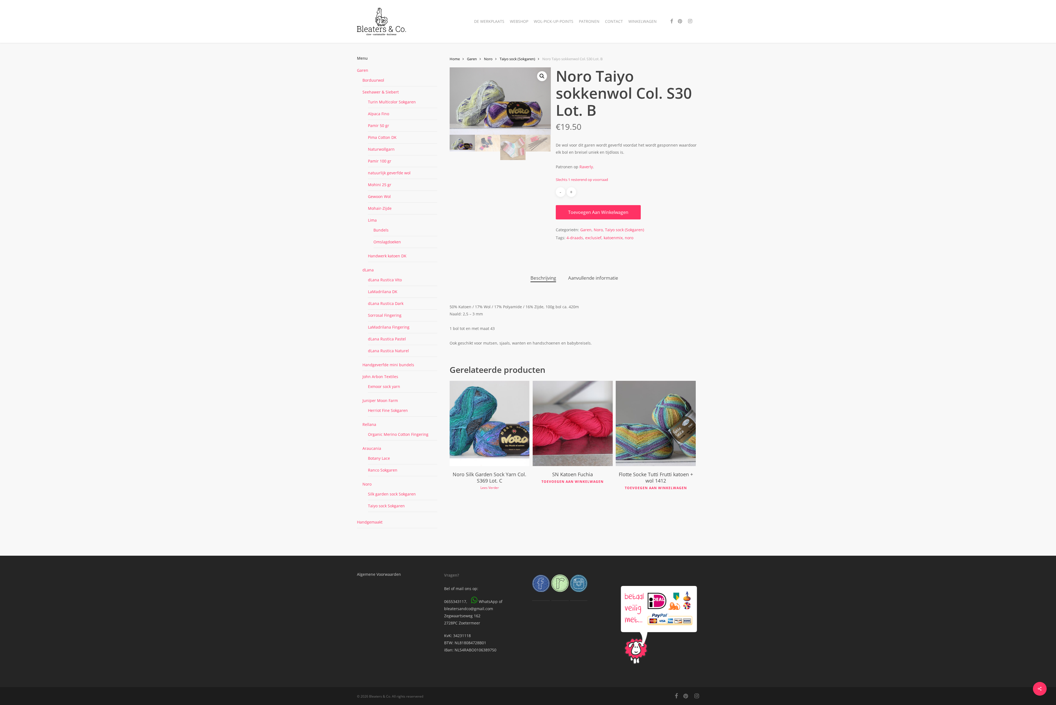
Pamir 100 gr (379, 161)
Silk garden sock (392, 494)
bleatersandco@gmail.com (468, 608)
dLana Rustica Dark (385, 303)
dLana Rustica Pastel (387, 339)
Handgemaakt (370, 522)
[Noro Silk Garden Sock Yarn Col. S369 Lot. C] (489, 423)
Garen (362, 70)
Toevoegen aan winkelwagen (598, 212)
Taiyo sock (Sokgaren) (517, 58)
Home (455, 58)
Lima (372, 220)
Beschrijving (543, 278)
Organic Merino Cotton (398, 434)
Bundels (381, 230)
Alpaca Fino (378, 113)
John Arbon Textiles (380, 376)
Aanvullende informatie (593, 278)
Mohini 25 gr (379, 184)
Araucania (371, 448)
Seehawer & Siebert (380, 92)
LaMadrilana (388, 327)
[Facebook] (541, 594)
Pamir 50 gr (378, 125)
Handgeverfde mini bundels (388, 364)
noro (629, 237)
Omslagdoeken (387, 241)
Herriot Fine (388, 410)
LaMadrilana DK (382, 291)
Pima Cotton (382, 137)
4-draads (574, 237)
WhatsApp (488, 601)
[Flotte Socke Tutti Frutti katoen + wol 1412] (655, 423)
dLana (368, 269)
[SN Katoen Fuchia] (572, 423)
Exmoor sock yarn (384, 386)
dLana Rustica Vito (385, 279)
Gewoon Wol (379, 196)
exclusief (593, 237)
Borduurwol (373, 80)
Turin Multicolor (392, 101)
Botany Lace (379, 458)
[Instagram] (578, 594)
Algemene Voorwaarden (379, 574)
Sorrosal (385, 315)
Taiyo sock (386, 505)
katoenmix (613, 237)
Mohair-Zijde (380, 208)
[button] (542, 76)
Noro (367, 484)
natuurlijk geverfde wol (389, 172)
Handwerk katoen (387, 255)
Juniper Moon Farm (380, 400)
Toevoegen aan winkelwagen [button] (572, 482)
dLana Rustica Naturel (388, 350)
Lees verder (489, 487)
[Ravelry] (560, 594)
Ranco (382, 470)
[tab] (543, 278)
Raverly (586, 166)
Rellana (369, 424)
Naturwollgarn (381, 149)
